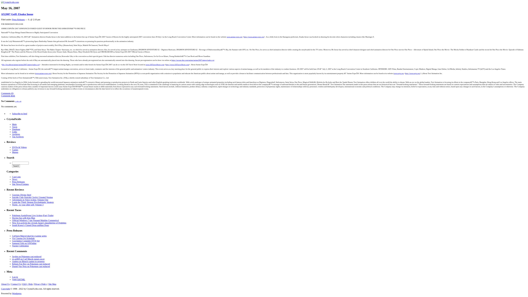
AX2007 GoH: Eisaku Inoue (17, 14)
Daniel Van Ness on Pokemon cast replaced (31, 266)
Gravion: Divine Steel (21, 195)
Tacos (14, 127)
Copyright (5, 289)
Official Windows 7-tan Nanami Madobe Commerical (35, 220)
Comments (8, 96)
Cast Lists (16, 177)
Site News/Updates (20, 184)
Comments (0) (7, 93)
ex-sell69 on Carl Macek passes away (28, 259)
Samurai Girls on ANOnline (24, 243)
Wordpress (16, 293)
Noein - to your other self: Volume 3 (27, 205)
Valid (18, 279)
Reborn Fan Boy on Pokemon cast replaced (31, 264)
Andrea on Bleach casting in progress (28, 261)
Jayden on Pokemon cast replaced (26, 256)
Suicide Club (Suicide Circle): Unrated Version (32, 197)
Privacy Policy (40, 284)
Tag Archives (18, 137)
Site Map (52, 284)
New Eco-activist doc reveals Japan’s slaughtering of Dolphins (39, 223)
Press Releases (18, 19)
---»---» (18, 101)
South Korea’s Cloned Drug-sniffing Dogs (30, 225)
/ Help (27, 284)
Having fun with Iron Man (23, 218)
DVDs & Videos (19, 147)
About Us (5, 284)
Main (14, 124)
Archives (16, 134)
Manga (15, 152)
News (14, 179)
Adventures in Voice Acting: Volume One (30, 200)
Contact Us (16, 284)
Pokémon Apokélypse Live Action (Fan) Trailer (32, 215)
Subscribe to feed (19, 114)
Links (14, 132)
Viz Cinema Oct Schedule (23, 238)
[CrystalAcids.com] (10, 2)
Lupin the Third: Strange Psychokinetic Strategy (33, 202)
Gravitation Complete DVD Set (26, 241)
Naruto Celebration (20, 246)
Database (16, 129)
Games (15, 150)
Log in (15, 277)
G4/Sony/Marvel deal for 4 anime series (29, 236)
